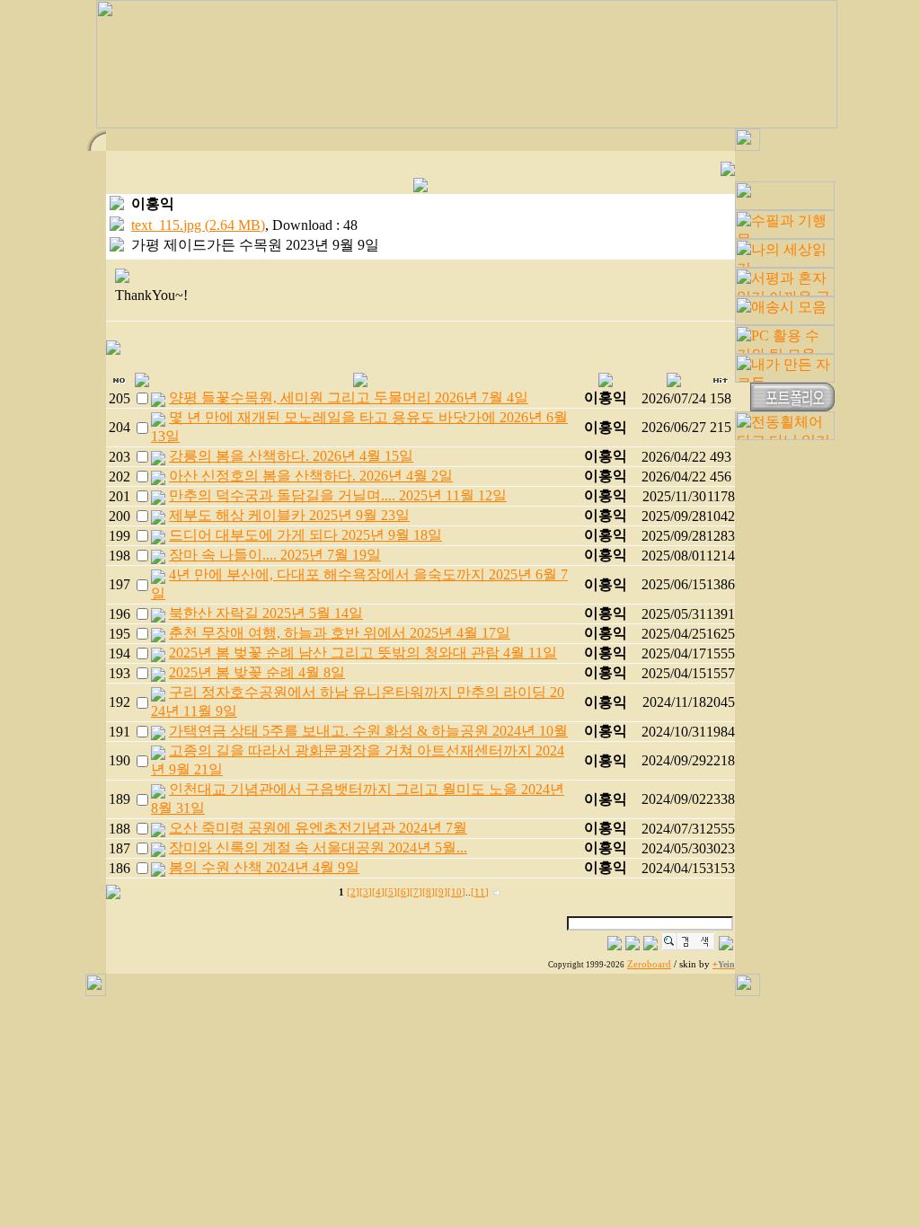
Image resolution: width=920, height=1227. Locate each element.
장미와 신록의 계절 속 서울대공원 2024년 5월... (318, 847)
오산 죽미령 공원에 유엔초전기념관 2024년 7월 (318, 827)
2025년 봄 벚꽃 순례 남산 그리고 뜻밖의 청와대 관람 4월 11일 (363, 652)
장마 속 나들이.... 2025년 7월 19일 (275, 554)
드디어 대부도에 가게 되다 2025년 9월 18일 (305, 535)
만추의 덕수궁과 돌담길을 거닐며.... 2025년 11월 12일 (338, 495)
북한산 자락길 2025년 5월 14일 (266, 613)
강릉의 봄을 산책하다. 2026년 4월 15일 (291, 455)
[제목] (632, 945)
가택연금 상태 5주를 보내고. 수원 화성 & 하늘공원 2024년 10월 (368, 730)
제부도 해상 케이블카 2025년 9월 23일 (289, 515)
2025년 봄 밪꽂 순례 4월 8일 (257, 672)
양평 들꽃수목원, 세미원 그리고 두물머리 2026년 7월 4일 (348, 397)
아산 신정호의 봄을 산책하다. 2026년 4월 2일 (311, 475)
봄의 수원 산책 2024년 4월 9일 (264, 867)
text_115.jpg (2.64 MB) (198, 225)
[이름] (614, 945)
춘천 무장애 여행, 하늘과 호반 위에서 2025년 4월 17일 (339, 632)
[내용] (650, 945)
